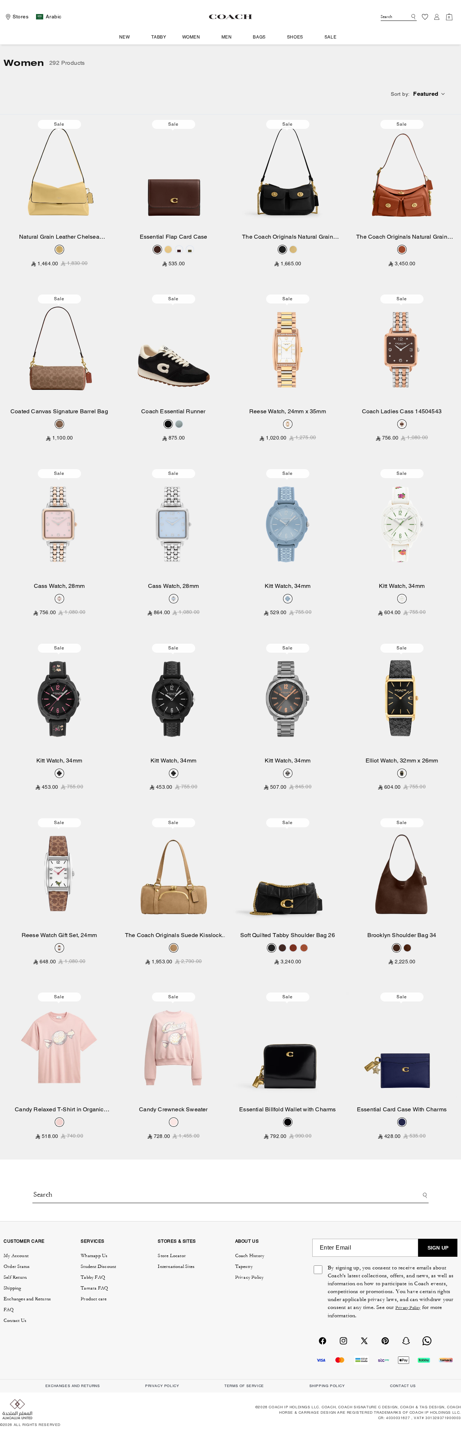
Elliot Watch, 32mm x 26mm (402, 760)
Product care (94, 1299)
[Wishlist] (425, 17)
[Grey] (287, 773)
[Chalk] (402, 598)
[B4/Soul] (173, 948)
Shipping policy (327, 1385)
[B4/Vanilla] (59, 249)
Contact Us (15, 1320)
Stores (21, 16)
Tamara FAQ (94, 1288)
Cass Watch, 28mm (59, 585)
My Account (16, 1256)
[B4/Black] (282, 249)
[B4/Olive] (189, 249)
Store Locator (172, 1256)
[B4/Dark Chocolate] (396, 948)
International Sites (176, 1266)
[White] (59, 948)
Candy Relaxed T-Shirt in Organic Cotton (59, 1110)
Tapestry (244, 1266)
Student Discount (98, 1266)
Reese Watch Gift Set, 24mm (59, 935)
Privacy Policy (249, 1277)
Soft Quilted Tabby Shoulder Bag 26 (287, 935)
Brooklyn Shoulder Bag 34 (402, 935)
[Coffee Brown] (402, 424)
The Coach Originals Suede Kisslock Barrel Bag (173, 936)
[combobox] (399, 17)
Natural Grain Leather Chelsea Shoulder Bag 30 (59, 237)
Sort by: (400, 94)
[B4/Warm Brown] (407, 948)
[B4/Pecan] (293, 948)
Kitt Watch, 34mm (287, 585)
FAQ (9, 1310)
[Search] (412, 17)
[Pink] (59, 598)
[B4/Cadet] (402, 1122)
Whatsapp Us (94, 1256)
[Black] (59, 773)
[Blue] (287, 598)
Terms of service (244, 1385)
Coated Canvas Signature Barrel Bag (59, 411)
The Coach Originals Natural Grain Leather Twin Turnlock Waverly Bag (288, 237)
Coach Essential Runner (173, 411)
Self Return (15, 1277)
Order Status (17, 1266)
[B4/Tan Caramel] (59, 424)
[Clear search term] (406, 16)
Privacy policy (162, 1385)
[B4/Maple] (157, 249)
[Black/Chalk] (168, 424)
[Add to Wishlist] (108, 124)
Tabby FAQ (93, 1277)
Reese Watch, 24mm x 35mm (287, 411)
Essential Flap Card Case (173, 236)
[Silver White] (287, 424)
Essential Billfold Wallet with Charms (287, 1109)
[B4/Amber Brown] (402, 249)
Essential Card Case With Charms (402, 1109)
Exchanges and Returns (27, 1299)
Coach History (250, 1256)
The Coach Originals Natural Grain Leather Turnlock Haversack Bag (401, 237)
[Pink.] (59, 1122)
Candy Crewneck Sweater (173, 1109)
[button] (127, 37)
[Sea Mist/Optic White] (179, 424)
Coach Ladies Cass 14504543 (402, 411)
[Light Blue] (173, 598)
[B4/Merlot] (179, 249)
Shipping (12, 1288)
